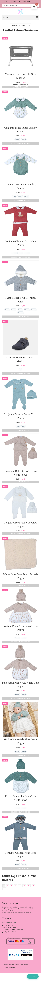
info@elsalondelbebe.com (12, 932)
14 (28, 886)
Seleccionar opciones (20, 143)
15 (33, 886)
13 (24, 886)
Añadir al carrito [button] (20, 87)
